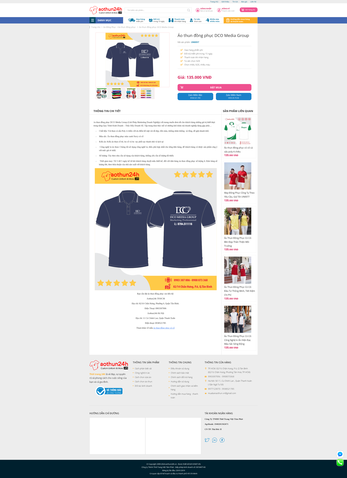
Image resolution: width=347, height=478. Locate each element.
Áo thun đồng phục (127, 27)
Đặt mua (215, 87)
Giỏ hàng (250, 9)
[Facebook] (222, 440)
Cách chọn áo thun (143, 381)
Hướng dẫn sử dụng (180, 381)
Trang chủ (214, 1)
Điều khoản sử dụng (180, 368)
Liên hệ (253, 1)
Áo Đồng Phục (109, 27)
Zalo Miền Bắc (195, 96)
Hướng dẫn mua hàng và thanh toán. (240, 20)
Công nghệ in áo (142, 372)
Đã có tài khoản (206, 9)
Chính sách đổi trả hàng (181, 377)
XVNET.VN (196, 464)
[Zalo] (214, 440)
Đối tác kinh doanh (143, 385)
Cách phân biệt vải (143, 368)
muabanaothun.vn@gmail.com (222, 393)
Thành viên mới (228, 9)
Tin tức (235, 1)
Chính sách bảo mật (180, 372)
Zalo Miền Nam (233, 96)
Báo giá (244, 1)
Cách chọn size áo (143, 377)
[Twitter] (207, 440)
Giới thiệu (225, 1)
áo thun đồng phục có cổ (164, 328)
